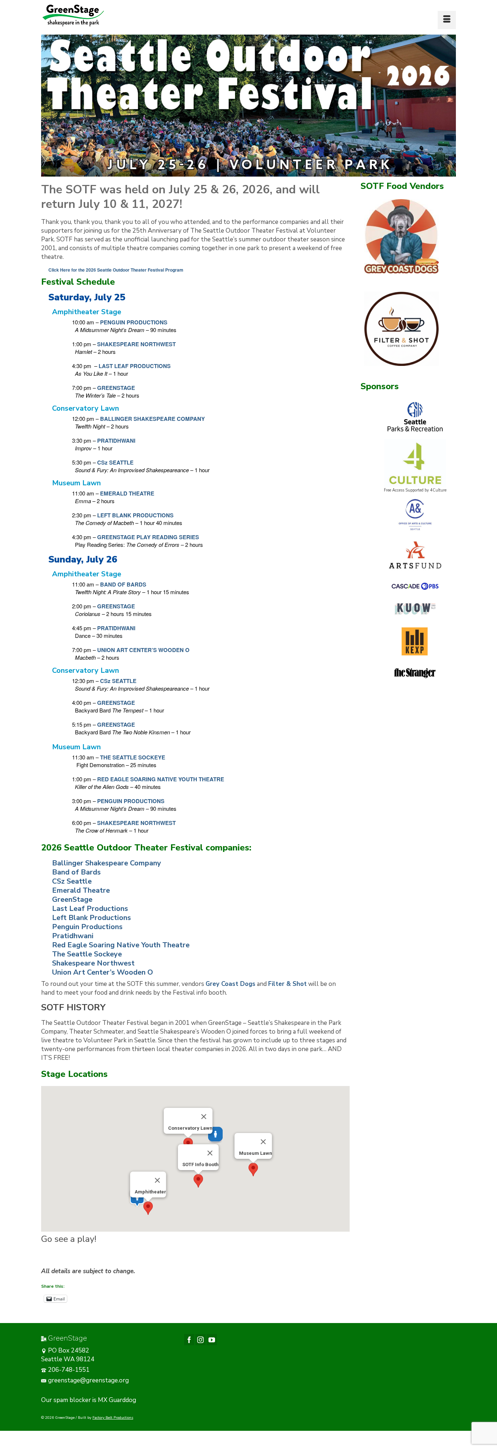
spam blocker (72, 1400)
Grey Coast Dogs (230, 984)
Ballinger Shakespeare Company (106, 863)
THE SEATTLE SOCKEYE (132, 757)
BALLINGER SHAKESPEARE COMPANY (152, 419)
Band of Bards (76, 872)
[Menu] (447, 20)
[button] (198, 1181)
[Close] (210, 1153)
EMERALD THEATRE (127, 493)
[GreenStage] (106, 15)
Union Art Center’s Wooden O (102, 972)
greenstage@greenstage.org (88, 1380)
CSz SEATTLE (115, 462)
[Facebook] (189, 1339)
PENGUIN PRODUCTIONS (133, 322)
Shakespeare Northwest (93, 963)
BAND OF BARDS (123, 584)
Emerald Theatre (81, 890)
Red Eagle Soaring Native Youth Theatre (121, 945)
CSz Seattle (72, 881)
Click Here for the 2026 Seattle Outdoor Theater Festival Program (115, 269)
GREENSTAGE (116, 388)
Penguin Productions (87, 927)
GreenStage (72, 899)
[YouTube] (212, 1339)
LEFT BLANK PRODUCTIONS (135, 515)
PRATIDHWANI (116, 441)
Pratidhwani (73, 936)
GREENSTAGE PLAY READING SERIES (148, 537)
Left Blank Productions (91, 918)
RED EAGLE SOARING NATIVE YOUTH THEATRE (160, 779)
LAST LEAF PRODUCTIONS (135, 366)
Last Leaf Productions (90, 908)
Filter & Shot (287, 984)
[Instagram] (200, 1339)
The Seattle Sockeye (87, 954)
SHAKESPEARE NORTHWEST (136, 344)
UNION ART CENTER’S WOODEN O (143, 650)
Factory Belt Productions (112, 1417)
